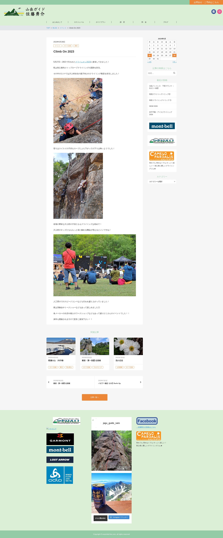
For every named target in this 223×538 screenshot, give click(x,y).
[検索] (175, 73)
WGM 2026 (153, 106)
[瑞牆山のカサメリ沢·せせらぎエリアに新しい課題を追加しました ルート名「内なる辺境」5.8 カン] (111, 450)
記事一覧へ (95, 397)
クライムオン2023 (83, 62)
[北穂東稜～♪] (111, 493)
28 (174, 55)
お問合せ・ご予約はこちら (206, 2)
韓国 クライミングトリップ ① (160, 100)
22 (150, 55)
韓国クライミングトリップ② (159, 94)
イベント (57, 46)
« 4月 (149, 62)
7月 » (175, 62)
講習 (76, 46)
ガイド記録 (67, 46)
